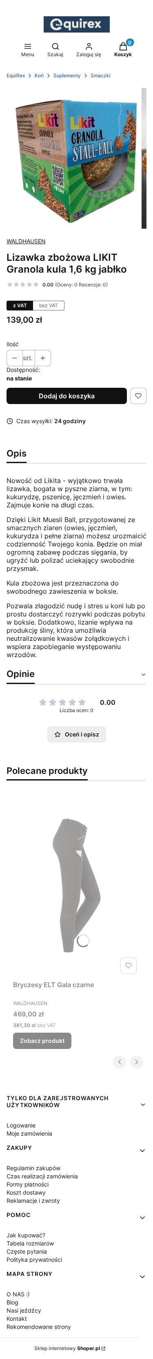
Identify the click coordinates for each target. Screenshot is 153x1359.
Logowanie (21, 1125)
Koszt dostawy (26, 1192)
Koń (39, 75)
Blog (12, 1302)
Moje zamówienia (29, 1133)
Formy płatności (28, 1184)
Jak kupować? (26, 1235)
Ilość (13, 344)
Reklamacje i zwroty (33, 1200)
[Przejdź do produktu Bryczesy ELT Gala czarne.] (76, 885)
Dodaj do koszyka (67, 396)
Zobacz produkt (42, 1040)
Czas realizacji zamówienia (42, 1176)
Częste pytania (27, 1251)
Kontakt (17, 1318)
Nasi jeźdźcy (24, 1310)
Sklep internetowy (67, 1348)
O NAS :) (18, 1294)
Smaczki (101, 75)
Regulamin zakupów (33, 1168)
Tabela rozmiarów (30, 1243)
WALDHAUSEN (26, 241)
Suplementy (67, 75)
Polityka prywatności (34, 1259)
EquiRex (16, 75)
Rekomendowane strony (39, 1326)
